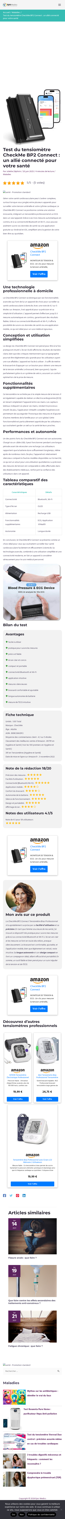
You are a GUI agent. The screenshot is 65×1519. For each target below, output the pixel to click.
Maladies (7, 174)
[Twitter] (11, 1195)
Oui (13, 1514)
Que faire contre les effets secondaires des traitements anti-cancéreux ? (31, 1302)
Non (22, 1514)
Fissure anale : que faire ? (22, 1257)
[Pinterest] (17, 1195)
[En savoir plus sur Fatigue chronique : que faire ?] (32, 1326)
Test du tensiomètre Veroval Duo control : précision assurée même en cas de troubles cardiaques (44, 1439)
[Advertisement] (32, 55)
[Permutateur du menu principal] (59, 5)
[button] (16, 192)
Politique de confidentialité (41, 1514)
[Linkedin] (24, 1195)
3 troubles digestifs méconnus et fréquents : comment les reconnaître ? (44, 1459)
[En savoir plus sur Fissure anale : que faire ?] (32, 1236)
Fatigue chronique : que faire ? (25, 1346)
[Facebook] (4, 1195)
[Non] (61, 1509)
